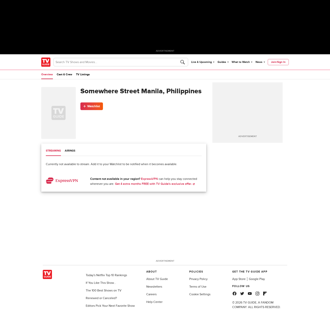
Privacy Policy (198, 279)
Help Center (154, 302)
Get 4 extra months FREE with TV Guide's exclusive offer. (154, 184)
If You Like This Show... (101, 283)
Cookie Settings (199, 294)
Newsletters (154, 287)
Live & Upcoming (201, 62)
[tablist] (124, 151)
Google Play (257, 279)
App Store (239, 279)
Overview (47, 74)
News (259, 62)
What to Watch (241, 62)
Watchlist (93, 106)
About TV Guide (157, 279)
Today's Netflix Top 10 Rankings (106, 275)
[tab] (53, 151)
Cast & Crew (64, 74)
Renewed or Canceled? (101, 298)
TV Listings (83, 74)
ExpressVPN (149, 179)
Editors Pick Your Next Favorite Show (110, 306)
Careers (151, 294)
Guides (222, 62)
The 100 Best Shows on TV (103, 290)
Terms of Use (197, 287)
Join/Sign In (278, 62)
